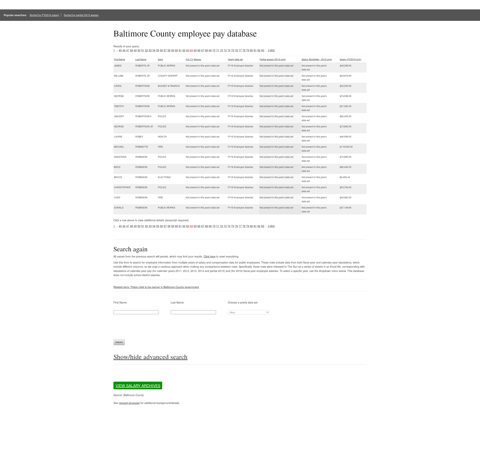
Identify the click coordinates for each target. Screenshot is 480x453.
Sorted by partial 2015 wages (81, 15)
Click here (209, 256)
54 (153, 50)
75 (232, 50)
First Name (119, 59)
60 (176, 50)
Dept (160, 59)
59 (172, 50)
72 (221, 50)
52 (146, 50)
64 (191, 50)
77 (240, 50)
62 (183, 50)
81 (255, 50)
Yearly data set (235, 59)
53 (150, 50)
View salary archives (138, 385)
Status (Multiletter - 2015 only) (317, 59)
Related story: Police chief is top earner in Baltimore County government (156, 287)
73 (225, 50)
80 (251, 50)
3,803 (271, 50)
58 (168, 50)
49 (135, 50)
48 (131, 50)
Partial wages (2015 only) (273, 59)
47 (127, 50)
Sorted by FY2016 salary (44, 15)
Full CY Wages (193, 59)
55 (157, 50)
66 (198, 50)
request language (129, 403)
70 (213, 50)
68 (206, 50)
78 (243, 50)
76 (236, 50)
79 (247, 50)
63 (187, 50)
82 (258, 50)
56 (161, 50)
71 (217, 50)
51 (142, 50)
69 (210, 50)
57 (165, 50)
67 (202, 50)
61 (180, 50)
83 (262, 50)
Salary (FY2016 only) (350, 59)
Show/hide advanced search (150, 356)
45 (120, 50)
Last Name (140, 59)
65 (195, 50)
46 (123, 50)
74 (228, 50)
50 (138, 50)
